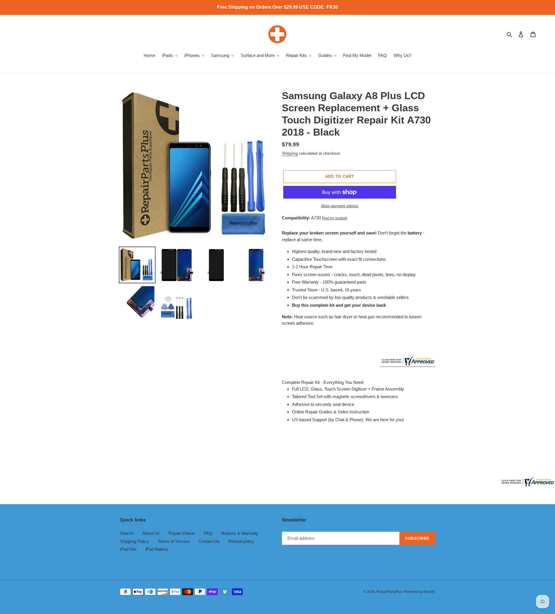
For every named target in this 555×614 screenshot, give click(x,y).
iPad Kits (128, 549)
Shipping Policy (134, 541)
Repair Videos (182, 533)
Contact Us (209, 541)
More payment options (339, 206)
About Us (151, 533)
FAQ (208, 533)
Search (127, 533)
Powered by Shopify (419, 592)
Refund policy (241, 541)
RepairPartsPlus (389, 592)
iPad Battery (157, 549)
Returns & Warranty (239, 533)
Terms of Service (174, 541)
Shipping (290, 153)
